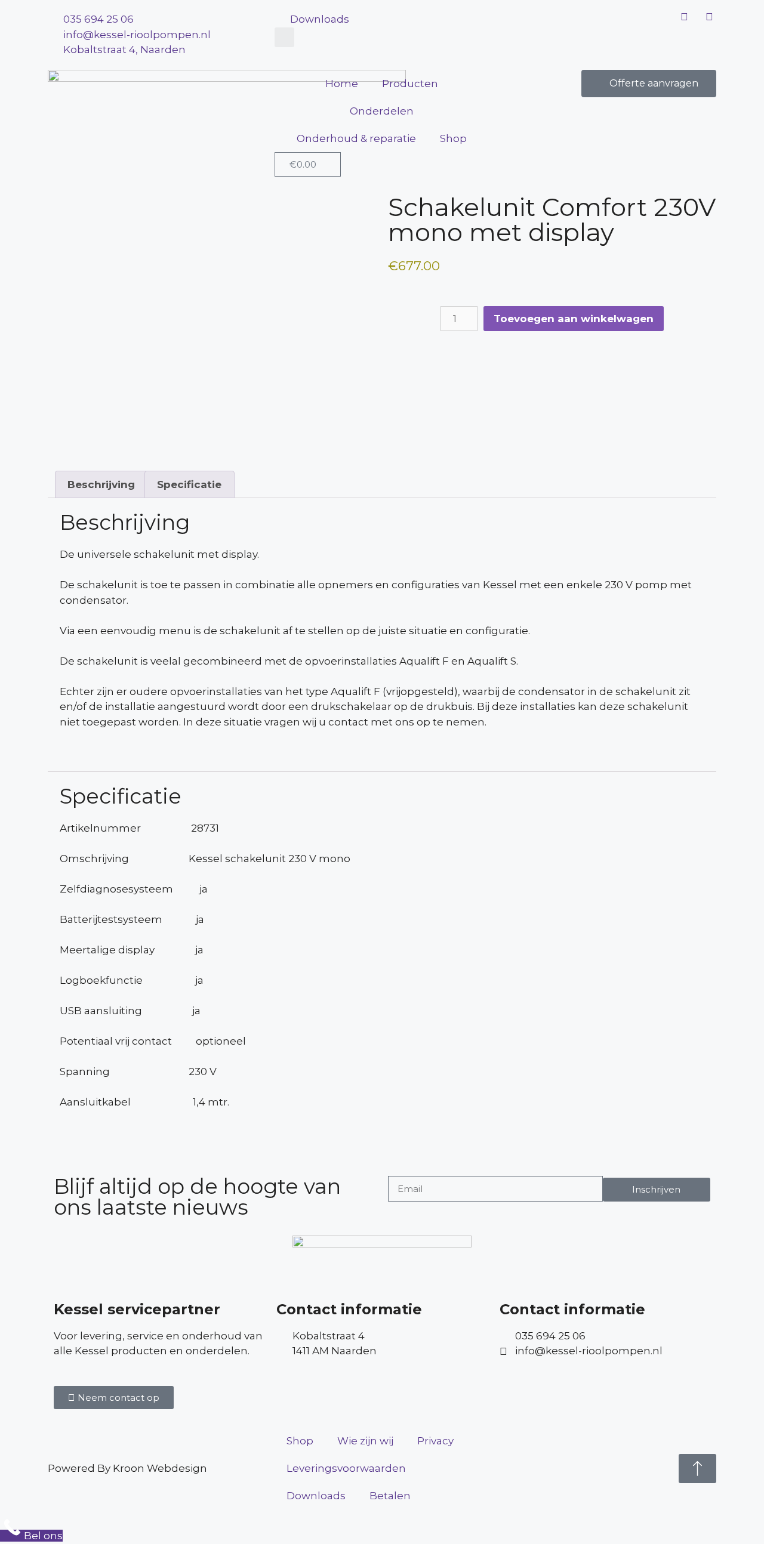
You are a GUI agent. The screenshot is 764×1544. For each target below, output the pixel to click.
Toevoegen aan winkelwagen (574, 319)
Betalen (390, 1496)
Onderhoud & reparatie (356, 138)
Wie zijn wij (365, 1441)
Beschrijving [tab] (101, 484)
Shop (453, 138)
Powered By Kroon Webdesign (127, 1468)
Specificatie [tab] (189, 484)
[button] (284, 37)
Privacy (435, 1441)
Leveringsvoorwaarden (346, 1468)
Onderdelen (382, 111)
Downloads (316, 1496)
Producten (410, 83)
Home (341, 83)
